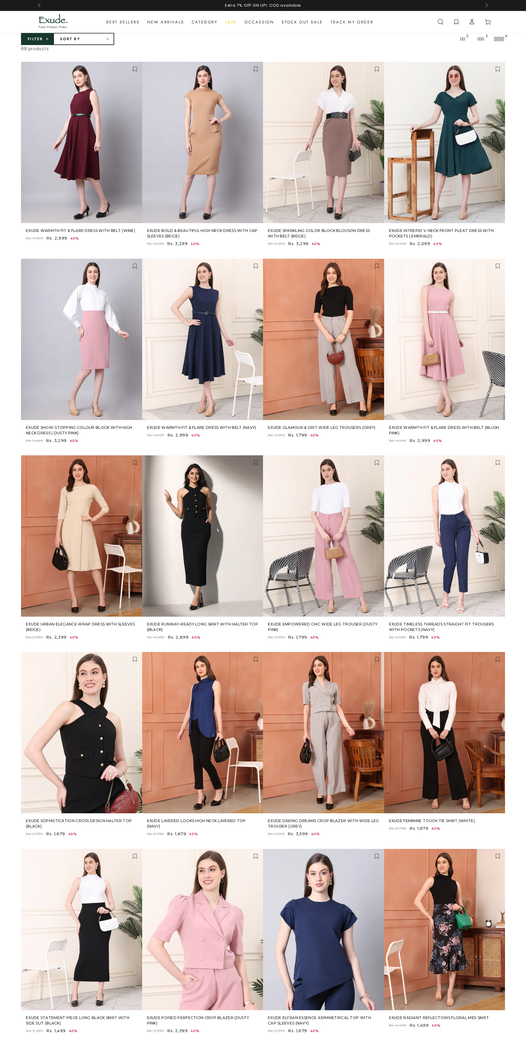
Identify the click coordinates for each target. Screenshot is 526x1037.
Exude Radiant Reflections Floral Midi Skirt (439, 1017)
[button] (440, 22)
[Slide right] (486, 5)
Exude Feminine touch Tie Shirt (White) (432, 820)
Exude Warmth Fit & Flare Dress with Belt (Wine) (80, 230)
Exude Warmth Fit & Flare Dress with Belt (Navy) (201, 427)
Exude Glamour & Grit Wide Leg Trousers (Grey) (322, 427)
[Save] (135, 69)
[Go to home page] (53, 22)
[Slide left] (40, 5)
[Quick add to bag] (132, 215)
